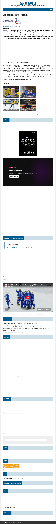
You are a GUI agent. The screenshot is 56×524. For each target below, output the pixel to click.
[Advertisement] (28, 50)
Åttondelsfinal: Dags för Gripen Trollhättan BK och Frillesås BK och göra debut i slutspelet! (25, 327)
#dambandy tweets (7, 517)
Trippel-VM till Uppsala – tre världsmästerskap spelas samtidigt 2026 (10, 96)
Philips (4, 279)
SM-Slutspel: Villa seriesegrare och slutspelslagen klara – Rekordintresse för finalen (23, 325)
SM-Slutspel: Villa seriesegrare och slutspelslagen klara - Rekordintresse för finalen (28, 96)
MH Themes (20, 522)
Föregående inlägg (23, 114)
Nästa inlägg (34, 114)
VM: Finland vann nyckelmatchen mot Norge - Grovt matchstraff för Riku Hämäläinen (27, 109)
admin (11, 26)
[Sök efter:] (26, 440)
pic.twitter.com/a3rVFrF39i (12, 244)
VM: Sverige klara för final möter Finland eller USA (10, 110)
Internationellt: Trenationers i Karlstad (13, 332)
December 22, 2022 (27, 247)
